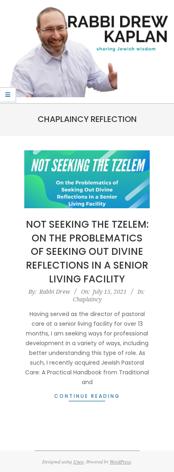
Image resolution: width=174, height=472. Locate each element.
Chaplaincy (87, 299)
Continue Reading (87, 396)
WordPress (120, 461)
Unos (78, 461)
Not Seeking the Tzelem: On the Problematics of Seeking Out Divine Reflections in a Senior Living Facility (87, 251)
